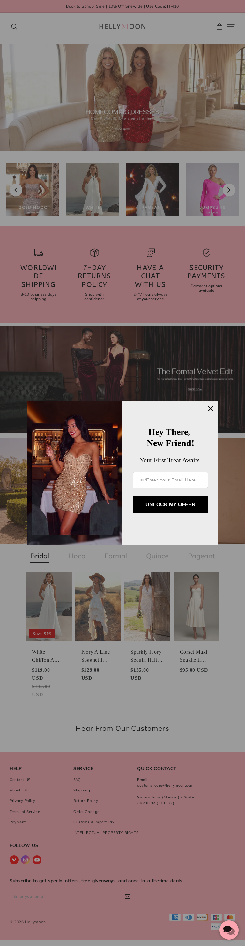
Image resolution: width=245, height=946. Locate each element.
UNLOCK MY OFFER (170, 504)
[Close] (210, 408)
